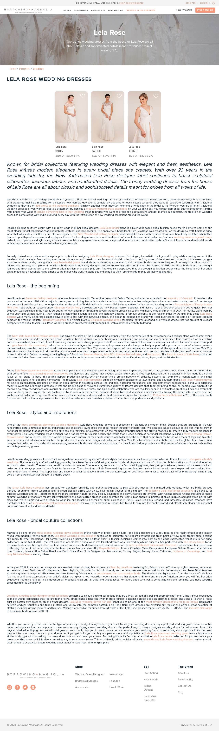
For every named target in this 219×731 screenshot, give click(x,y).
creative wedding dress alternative (106, 208)
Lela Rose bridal (109, 228)
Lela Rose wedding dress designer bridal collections (37, 595)
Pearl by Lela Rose (121, 567)
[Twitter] (25, 687)
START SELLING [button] (205, 10)
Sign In (204, 3)
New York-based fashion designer (98, 234)
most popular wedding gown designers (60, 533)
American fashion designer (41, 298)
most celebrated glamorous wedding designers (50, 424)
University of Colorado (179, 298)
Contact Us (184, 685)
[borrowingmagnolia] (28, 10)
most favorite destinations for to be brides (172, 602)
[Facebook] (17, 687)
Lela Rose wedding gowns (196, 379)
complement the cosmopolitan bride (118, 573)
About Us (183, 673)
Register (191, 3)
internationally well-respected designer (56, 503)
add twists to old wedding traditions (57, 205)
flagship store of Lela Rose (183, 354)
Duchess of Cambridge (187, 551)
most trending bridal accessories (48, 373)
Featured (115, 680)
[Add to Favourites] (212, 3)
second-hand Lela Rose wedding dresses (168, 639)
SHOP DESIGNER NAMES (131, 3)
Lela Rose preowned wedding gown (166, 633)
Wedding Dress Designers (141, 10)
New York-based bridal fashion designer (35, 336)
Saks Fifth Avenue (114, 354)
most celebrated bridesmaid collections (152, 545)
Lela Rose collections (89, 379)
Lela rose (61, 146)
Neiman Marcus (93, 354)
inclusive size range (200, 608)
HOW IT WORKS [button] (184, 10)
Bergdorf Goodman (54, 320)
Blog (180, 692)
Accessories (98, 10)
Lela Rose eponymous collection (34, 370)
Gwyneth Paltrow (109, 548)
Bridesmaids (81, 10)
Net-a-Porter (133, 354)
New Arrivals (115, 10)
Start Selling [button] (151, 673)
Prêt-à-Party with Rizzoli (167, 395)
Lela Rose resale (162, 636)
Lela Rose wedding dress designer (75, 536)
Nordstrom (153, 354)
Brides (67, 10)
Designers (24, 69)
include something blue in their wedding (60, 212)
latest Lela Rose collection (28, 487)
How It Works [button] (117, 687)
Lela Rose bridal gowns (66, 262)
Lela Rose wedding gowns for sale (90, 602)
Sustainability (185, 679)
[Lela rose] (71, 117)
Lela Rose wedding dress (106, 320)
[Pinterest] (33, 687)
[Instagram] (9, 687)
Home (13, 69)
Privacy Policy (187, 725)
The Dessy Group (193, 542)
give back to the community (29, 345)
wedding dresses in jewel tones (193, 237)
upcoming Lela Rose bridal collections (171, 490)
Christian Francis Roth (67, 307)
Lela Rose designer (102, 256)
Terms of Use (204, 725)
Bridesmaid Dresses (86, 680)
